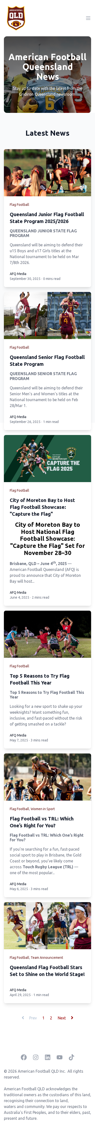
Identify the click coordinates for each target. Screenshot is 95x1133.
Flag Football (19, 205)
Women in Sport (43, 809)
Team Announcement (47, 958)
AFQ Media (18, 274)
